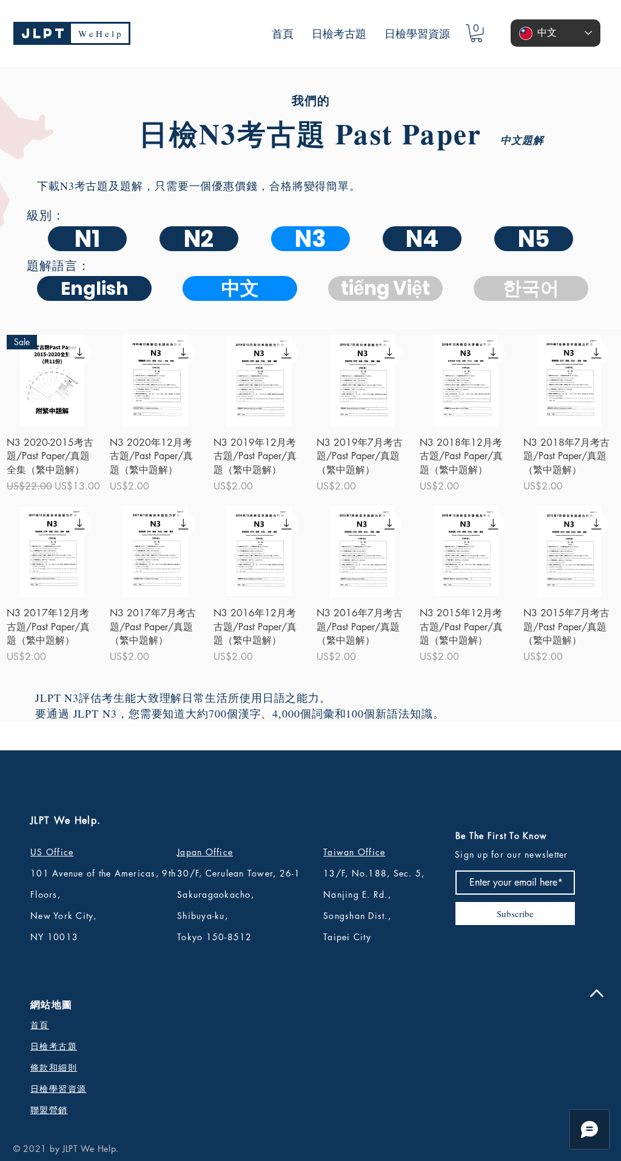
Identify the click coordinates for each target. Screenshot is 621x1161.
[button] (476, 33)
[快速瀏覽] (155, 380)
